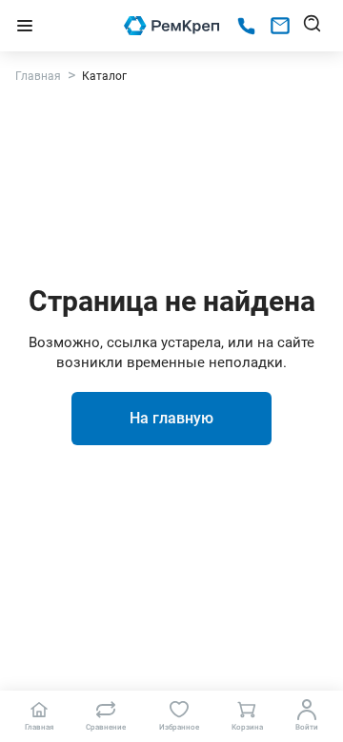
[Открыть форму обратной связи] (280, 26)
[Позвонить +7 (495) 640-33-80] (246, 26)
